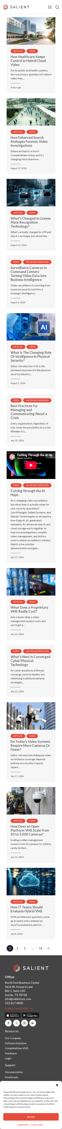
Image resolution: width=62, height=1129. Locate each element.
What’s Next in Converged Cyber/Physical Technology (30, 661)
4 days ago (16, 87)
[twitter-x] (16, 1023)
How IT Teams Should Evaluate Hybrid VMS (27, 909)
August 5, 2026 (18, 383)
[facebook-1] (8, 1023)
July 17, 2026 (17, 776)
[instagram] (24, 1023)
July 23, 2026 (17, 634)
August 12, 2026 (19, 245)
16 (41, 947)
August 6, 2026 (18, 302)
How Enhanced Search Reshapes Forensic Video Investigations (29, 141)
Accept (31, 1116)
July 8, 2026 (16, 934)
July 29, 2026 (17, 440)
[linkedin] (32, 1023)
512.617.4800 (14, 1003)
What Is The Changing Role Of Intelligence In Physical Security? (31, 356)
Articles (17, 51)
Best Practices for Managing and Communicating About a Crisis (29, 412)
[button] (57, 1085)
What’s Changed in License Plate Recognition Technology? (31, 222)
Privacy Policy (37, 1124)
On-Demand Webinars (37, 262)
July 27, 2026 (17, 557)
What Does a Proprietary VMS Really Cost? (29, 609)
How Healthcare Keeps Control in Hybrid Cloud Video (28, 61)
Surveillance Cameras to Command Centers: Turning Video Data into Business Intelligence (29, 274)
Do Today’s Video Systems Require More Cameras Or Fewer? (30, 745)
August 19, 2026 (19, 168)
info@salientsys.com (18, 999)
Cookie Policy (23, 1124)
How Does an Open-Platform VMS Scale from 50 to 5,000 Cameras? (30, 830)
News (32, 51)
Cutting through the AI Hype (28, 493)
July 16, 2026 (17, 857)
